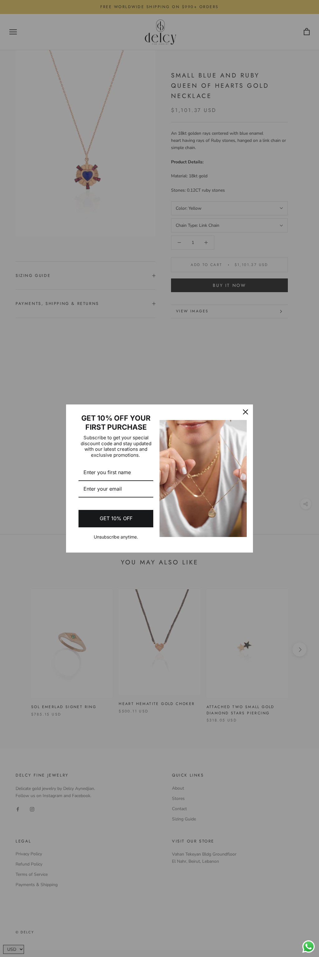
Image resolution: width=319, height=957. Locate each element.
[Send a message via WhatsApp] (308, 946)
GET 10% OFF (116, 518)
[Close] (245, 411)
